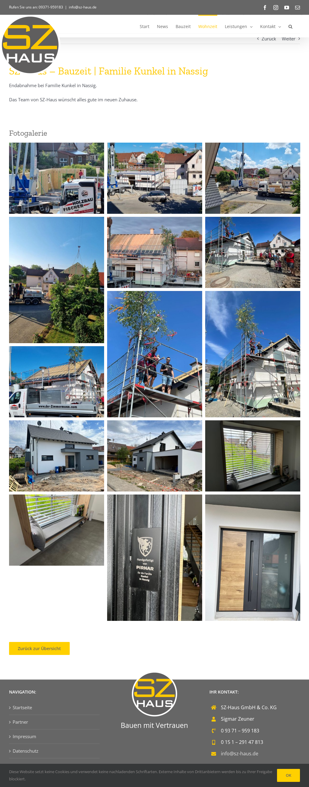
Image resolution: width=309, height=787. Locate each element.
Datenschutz (25, 751)
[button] (290, 26)
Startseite (22, 707)
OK (288, 775)
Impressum (24, 736)
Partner (20, 722)
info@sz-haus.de (83, 7)
